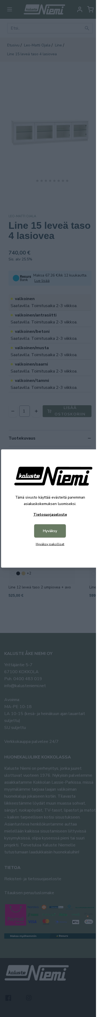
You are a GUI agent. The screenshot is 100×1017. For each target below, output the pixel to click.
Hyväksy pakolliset (50, 544)
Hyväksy (50, 530)
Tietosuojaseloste (50, 514)
